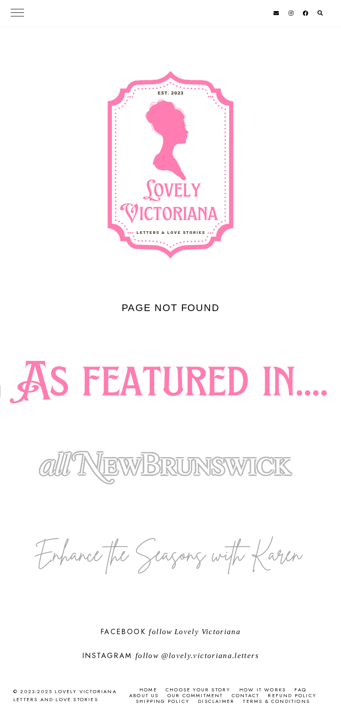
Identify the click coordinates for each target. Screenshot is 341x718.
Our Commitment (195, 695)
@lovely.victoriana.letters (210, 655)
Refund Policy (292, 695)
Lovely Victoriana (207, 631)
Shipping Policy (163, 701)
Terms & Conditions (276, 701)
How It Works (262, 689)
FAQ (300, 689)
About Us (144, 695)
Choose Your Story (198, 689)
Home (148, 689)
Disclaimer (216, 701)
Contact (245, 695)
